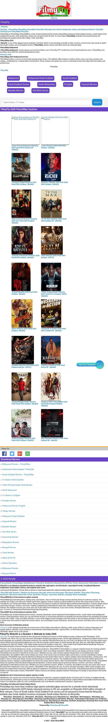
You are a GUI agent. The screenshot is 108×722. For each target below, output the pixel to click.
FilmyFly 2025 (5, 55)
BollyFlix (49, 583)
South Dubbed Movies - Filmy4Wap (17, 474)
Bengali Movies (8, 547)
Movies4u (83, 583)
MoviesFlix (59, 583)
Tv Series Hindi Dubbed (12, 480)
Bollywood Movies (9, 568)
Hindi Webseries (9, 490)
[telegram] (99, 364)
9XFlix (69, 583)
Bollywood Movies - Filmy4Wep (15, 464)
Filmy (75, 583)
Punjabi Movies (8, 500)
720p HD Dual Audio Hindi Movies (16, 485)
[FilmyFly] (54, 16)
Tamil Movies (7, 552)
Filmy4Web (5, 583)
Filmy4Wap (17, 583)
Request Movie (8, 573)
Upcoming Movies (9, 537)
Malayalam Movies (10, 542)
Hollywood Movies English (13, 506)
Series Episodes (9, 563)
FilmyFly (5, 22)
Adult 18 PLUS (8, 558)
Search (97, 102)
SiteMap (103, 583)
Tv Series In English (10, 495)
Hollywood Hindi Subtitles (13, 516)
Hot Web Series (8, 532)
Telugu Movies (8, 511)
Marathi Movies (8, 526)
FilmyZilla (64, 705)
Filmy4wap (54, 705)
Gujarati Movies (8, 521)
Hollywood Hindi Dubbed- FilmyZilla (17, 469)
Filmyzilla (3, 637)
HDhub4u (94, 583)
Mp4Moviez (29, 583)
